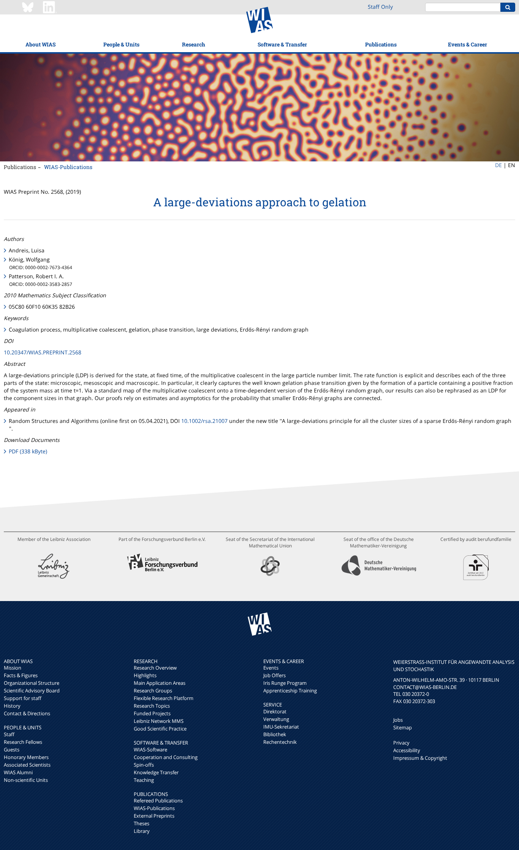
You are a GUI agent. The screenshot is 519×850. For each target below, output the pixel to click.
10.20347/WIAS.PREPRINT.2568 (42, 352)
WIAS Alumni (18, 772)
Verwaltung (276, 719)
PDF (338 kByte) (28, 451)
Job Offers (274, 675)
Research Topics (152, 705)
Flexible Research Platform (163, 698)
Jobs (398, 719)
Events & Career (467, 44)
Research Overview (155, 667)
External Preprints (154, 815)
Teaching (144, 780)
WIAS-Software (150, 749)
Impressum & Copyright (420, 757)
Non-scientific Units (26, 780)
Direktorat (274, 711)
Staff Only (380, 6)
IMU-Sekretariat (281, 726)
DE (498, 165)
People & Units (121, 44)
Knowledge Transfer (156, 772)
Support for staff (22, 698)
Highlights (145, 675)
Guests (11, 749)
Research (193, 44)
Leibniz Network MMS (159, 721)
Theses (141, 823)
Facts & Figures (21, 675)
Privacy (401, 742)
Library (142, 831)
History (12, 705)
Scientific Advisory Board (32, 690)
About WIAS (40, 44)
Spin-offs (144, 764)
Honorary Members (26, 757)
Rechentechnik (280, 741)
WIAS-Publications (68, 167)
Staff (9, 734)
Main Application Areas (159, 682)
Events (270, 667)
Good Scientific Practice (160, 728)
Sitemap (402, 727)
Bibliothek (274, 734)
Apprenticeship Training (290, 690)
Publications (381, 44)
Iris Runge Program (285, 682)
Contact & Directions (27, 713)
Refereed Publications (158, 800)
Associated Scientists (27, 764)
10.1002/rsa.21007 (204, 420)
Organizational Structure (31, 682)
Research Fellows (23, 741)
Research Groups (153, 690)
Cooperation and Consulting (166, 757)
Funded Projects (152, 713)
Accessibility (406, 750)
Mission (12, 667)
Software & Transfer (282, 44)
